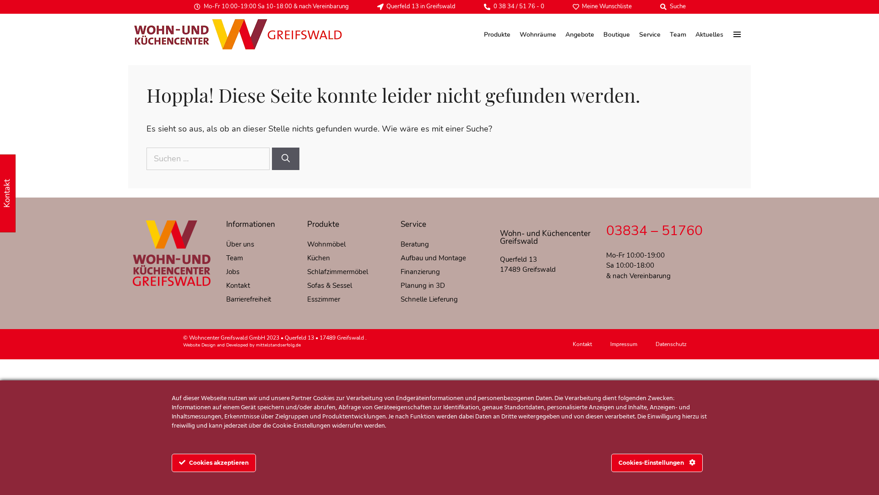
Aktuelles (709, 34)
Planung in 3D (423, 285)
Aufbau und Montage (433, 258)
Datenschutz (671, 344)
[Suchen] (285, 159)
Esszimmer (323, 299)
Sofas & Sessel (329, 285)
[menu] (737, 34)
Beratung (415, 244)
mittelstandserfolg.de (278, 345)
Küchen (318, 258)
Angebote (579, 34)
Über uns (240, 244)
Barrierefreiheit (248, 299)
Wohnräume (538, 34)
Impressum (623, 344)
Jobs (232, 271)
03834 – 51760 (654, 230)
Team (678, 34)
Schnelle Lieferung (429, 299)
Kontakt (238, 285)
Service (650, 34)
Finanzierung (420, 271)
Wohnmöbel (326, 244)
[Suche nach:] (209, 158)
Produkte (497, 34)
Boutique (616, 34)
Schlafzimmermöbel (337, 271)
